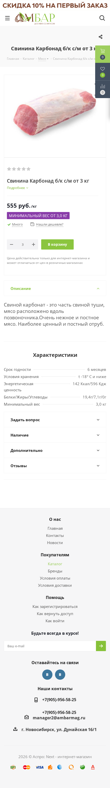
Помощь (55, 597)
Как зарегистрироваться (55, 606)
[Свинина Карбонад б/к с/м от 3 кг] (55, 112)
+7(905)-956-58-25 (59, 699)
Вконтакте (47, 674)
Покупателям (55, 555)
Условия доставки (55, 585)
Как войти (55, 620)
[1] (9, 169)
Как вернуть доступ (55, 613)
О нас (55, 519)
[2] (14, 169)
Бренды (55, 570)
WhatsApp (60, 674)
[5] (28, 169)
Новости (55, 542)
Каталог (55, 563)
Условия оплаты (55, 578)
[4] (23, 169)
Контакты (55, 535)
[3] (19, 169)
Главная (55, 528)
